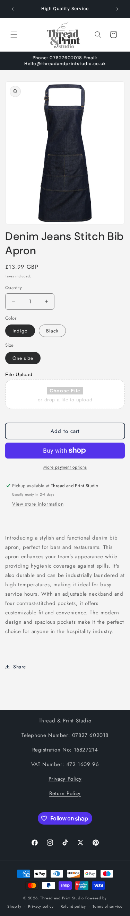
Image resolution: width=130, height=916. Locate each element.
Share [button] (19, 666)
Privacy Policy (65, 779)
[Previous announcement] (12, 9)
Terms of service (107, 906)
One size (22, 358)
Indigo (20, 330)
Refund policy (73, 906)
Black (52, 330)
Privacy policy (41, 906)
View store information (37, 503)
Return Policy (65, 793)
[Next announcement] (117, 9)
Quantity (13, 287)
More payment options (65, 467)
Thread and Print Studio (62, 898)
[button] (13, 34)
